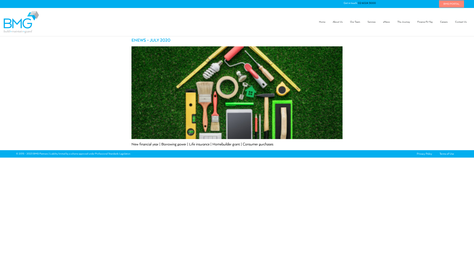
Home (322, 22)
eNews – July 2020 (150, 40)
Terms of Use (447, 153)
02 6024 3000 (367, 3)
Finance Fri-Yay (425, 22)
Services (372, 22)
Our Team (355, 22)
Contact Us (461, 22)
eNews (386, 22)
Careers (444, 22)
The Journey (403, 22)
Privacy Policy (424, 153)
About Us (338, 22)
